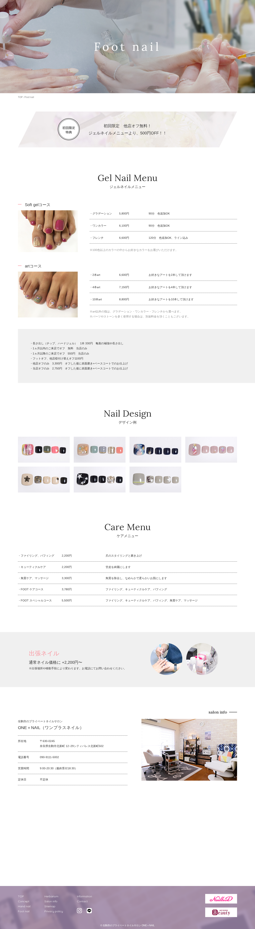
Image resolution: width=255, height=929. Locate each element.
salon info (218, 712)
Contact (82, 901)
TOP (20, 97)
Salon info (50, 901)
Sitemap (49, 906)
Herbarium (51, 896)
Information (84, 896)
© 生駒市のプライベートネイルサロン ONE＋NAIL (127, 925)
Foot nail (23, 911)
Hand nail (24, 906)
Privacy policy (53, 911)
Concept (23, 901)
